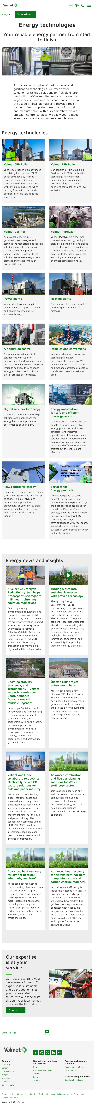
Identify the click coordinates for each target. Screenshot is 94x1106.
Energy (36, 1077)
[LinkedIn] (53, 1052)
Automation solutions (74, 1067)
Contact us (16, 1010)
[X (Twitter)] (47, 1052)
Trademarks (44, 1094)
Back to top (47, 1035)
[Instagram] (41, 1052)
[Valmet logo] (35, 5)
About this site (8, 1094)
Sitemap (20, 1094)
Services (37, 1080)
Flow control (70, 1070)
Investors (6, 1078)
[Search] (83, 5)
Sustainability (8, 1071)
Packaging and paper (42, 1070)
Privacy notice (80, 1094)
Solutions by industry (74, 1080)
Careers (5, 1068)
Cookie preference (10, 1097)
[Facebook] (35, 1052)
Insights (5, 1074)
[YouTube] (59, 1052)
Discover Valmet (9, 1085)
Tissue (36, 1074)
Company (6, 1064)
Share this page (9, 1033)
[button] (6, 14)
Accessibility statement (61, 1094)
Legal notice (31, 1094)
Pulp (35, 1067)
